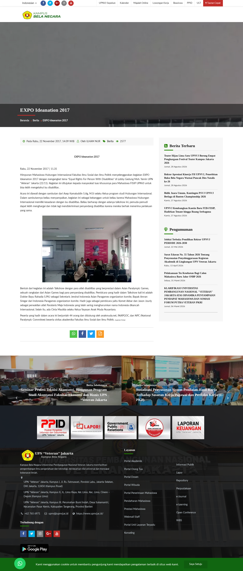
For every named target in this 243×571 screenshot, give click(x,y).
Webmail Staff (132, 517)
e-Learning (181, 504)
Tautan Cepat (214, 3)
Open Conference (186, 512)
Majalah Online (140, 3)
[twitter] (50, 3)
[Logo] (41, 15)
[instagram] (64, 3)
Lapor (179, 473)
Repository (182, 480)
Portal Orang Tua (133, 469)
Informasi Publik (185, 465)
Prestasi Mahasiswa (134, 509)
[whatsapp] (73, 334)
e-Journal (181, 496)
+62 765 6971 (32, 513)
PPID (189, 3)
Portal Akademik (133, 461)
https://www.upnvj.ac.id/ (89, 513)
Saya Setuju (195, 564)
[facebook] (43, 3)
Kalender (124, 3)
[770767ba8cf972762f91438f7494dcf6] (188, 427)
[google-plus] (57, 3)
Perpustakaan (183, 488)
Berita (36, 120)
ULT (199, 3)
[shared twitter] (91, 334)
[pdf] (100, 334)
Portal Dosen (131, 477)
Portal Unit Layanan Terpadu (139, 525)
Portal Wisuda (132, 485)
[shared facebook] (82, 334)
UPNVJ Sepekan (107, 3)
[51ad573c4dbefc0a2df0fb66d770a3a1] (154, 427)
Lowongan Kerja (161, 3)
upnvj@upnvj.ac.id (58, 513)
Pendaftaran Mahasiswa (137, 501)
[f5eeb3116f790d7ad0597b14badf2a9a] (121, 427)
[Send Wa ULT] (20, 563)
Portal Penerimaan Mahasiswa (140, 493)
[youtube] (71, 3)
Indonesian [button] (28, 3)
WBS (179, 520)
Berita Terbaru (181, 146)
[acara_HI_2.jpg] (86, 249)
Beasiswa (178, 3)
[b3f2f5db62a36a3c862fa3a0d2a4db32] (87, 427)
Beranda (24, 120)
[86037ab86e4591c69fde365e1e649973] (53, 427)
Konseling (129, 533)
